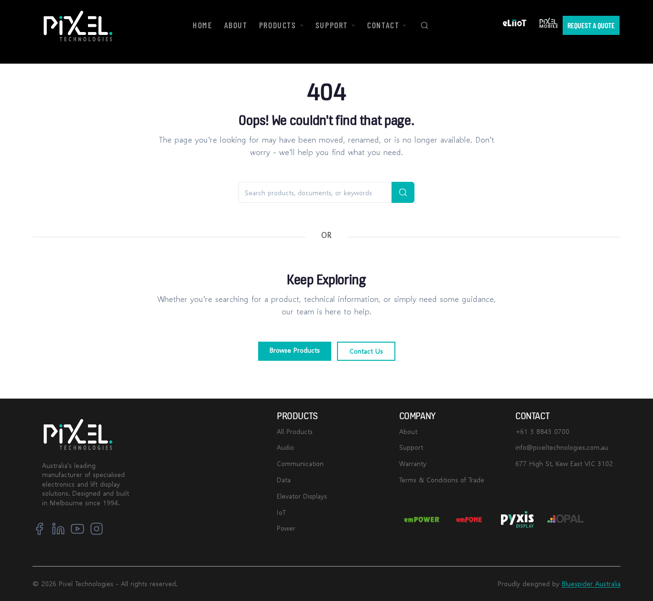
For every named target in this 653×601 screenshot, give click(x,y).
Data (284, 479)
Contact (383, 25)
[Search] (424, 25)
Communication (300, 463)
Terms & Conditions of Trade (441, 479)
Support (411, 447)
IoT (281, 512)
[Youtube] (77, 528)
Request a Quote (591, 25)
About (408, 431)
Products (277, 25)
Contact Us (366, 351)
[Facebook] (39, 528)
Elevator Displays (302, 496)
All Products (295, 431)
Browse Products (295, 350)
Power (286, 528)
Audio (285, 447)
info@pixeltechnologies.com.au (561, 447)
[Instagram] (96, 528)
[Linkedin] (58, 528)
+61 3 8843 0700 (542, 431)
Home (202, 25)
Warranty (412, 463)
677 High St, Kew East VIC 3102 (564, 463)
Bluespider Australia (591, 583)
